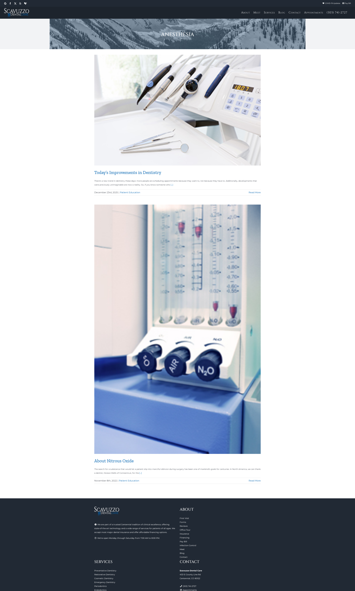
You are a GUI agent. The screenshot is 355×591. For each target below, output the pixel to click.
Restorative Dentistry (104, 574)
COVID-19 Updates (332, 3)
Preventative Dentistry (105, 570)
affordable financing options (153, 532)
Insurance (184, 534)
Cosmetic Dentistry (103, 578)
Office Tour (185, 530)
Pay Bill (348, 3)
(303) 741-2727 (189, 586)
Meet (182, 549)
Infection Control (188, 545)
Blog (182, 553)
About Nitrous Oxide (114, 460)
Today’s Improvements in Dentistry (127, 172)
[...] (172, 185)
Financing (184, 537)
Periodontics (100, 586)
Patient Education (130, 192)
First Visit (184, 518)
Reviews (184, 526)
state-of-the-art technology (107, 528)
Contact (183, 557)
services (145, 528)
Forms (183, 522)
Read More (255, 192)
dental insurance (121, 532)
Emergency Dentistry (104, 582)
